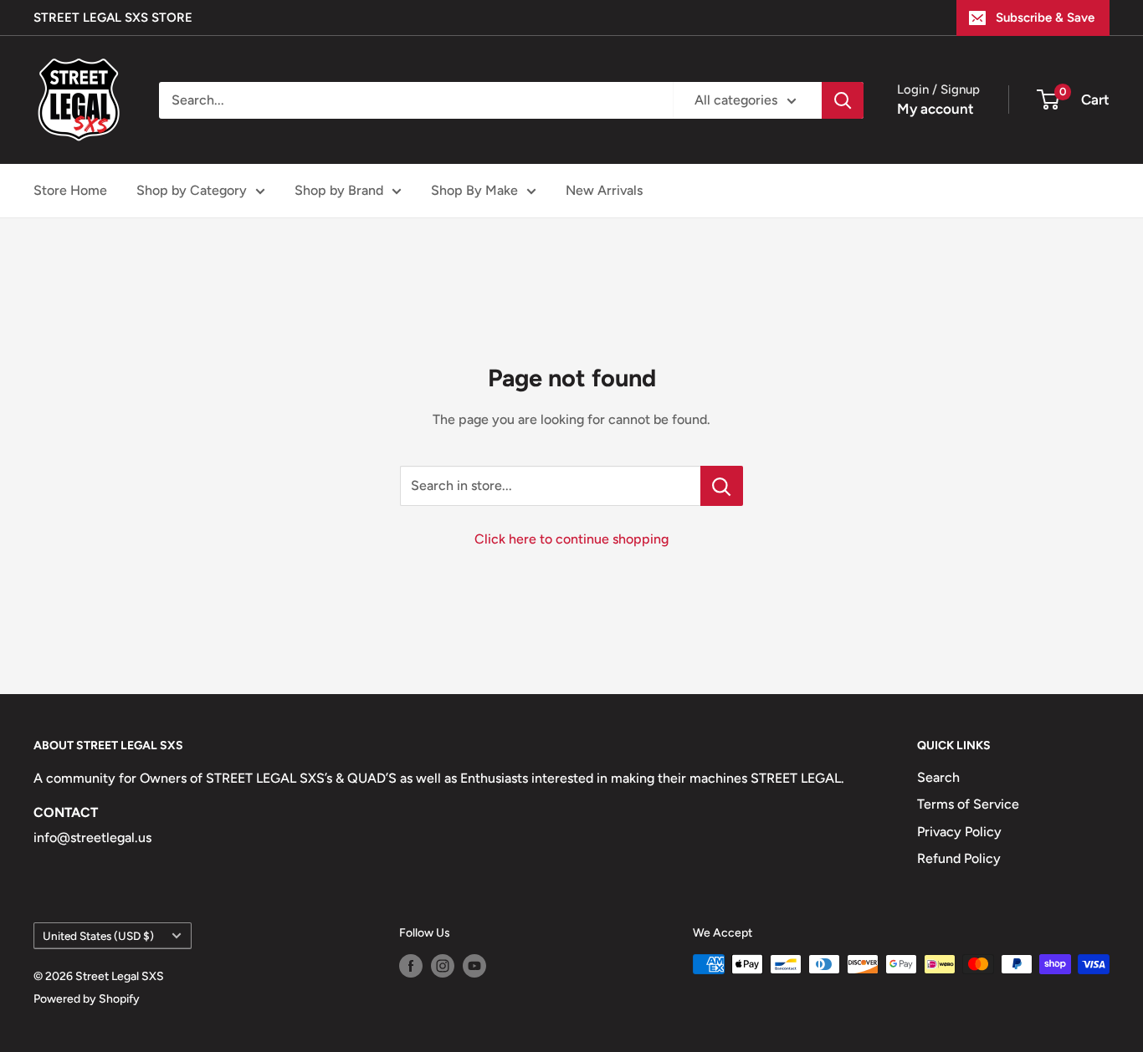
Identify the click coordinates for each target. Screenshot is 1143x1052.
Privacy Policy (959, 832)
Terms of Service (968, 804)
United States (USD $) (98, 935)
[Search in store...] (721, 486)
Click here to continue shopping (571, 539)
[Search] (843, 100)
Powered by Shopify (86, 999)
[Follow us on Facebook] (411, 966)
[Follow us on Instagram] (442, 966)
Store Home (70, 190)
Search (938, 777)
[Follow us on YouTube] (474, 966)
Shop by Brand (339, 190)
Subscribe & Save (1045, 17)
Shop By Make (474, 190)
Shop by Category (191, 190)
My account (935, 108)
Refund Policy (959, 858)
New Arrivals (604, 190)
